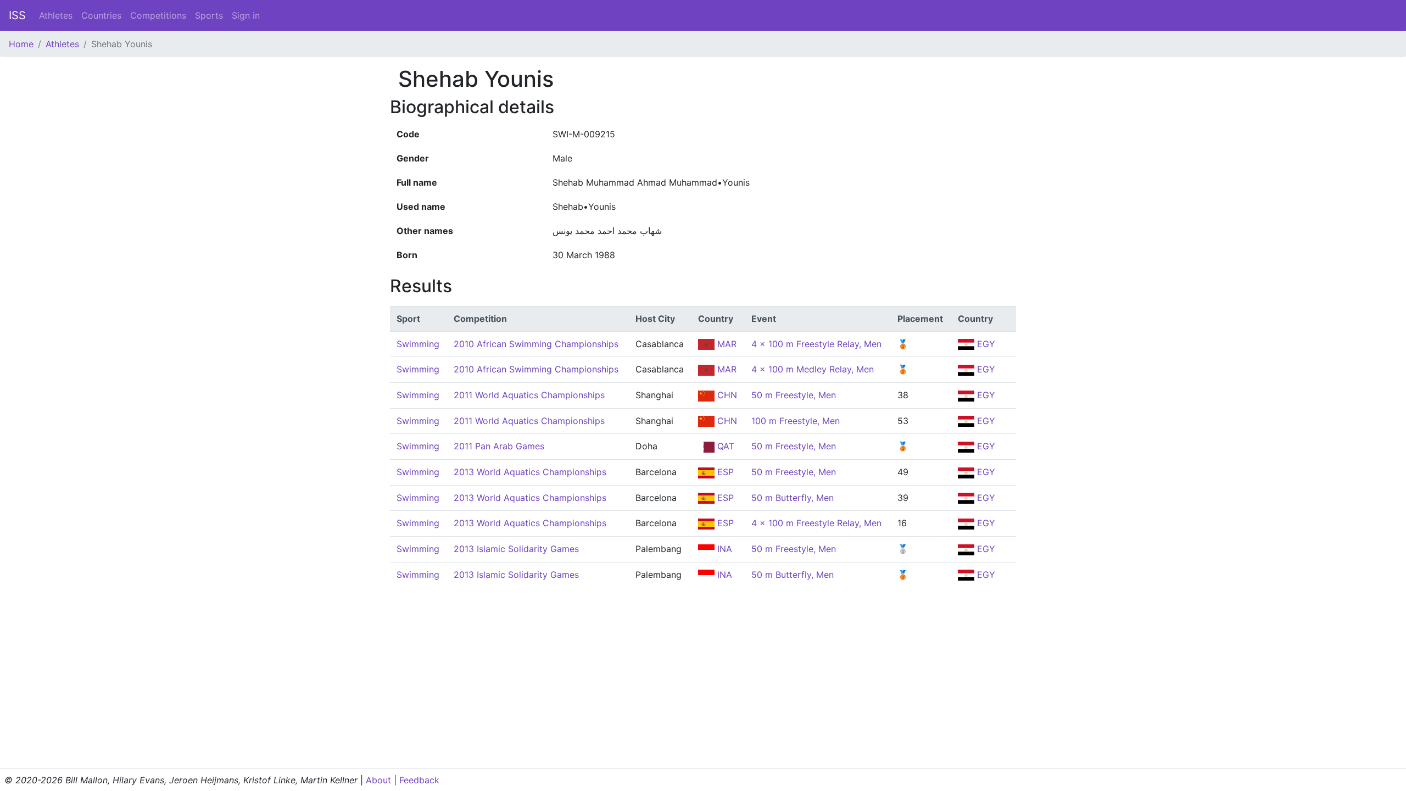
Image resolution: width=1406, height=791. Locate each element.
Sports (209, 15)
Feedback (419, 780)
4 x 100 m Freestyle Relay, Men (816, 343)
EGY (984, 343)
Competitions (158, 15)
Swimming (418, 343)
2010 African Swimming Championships (536, 343)
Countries (101, 15)
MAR (726, 343)
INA (723, 548)
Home (21, 43)
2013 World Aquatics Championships (530, 471)
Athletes (55, 15)
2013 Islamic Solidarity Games (516, 548)
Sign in (246, 15)
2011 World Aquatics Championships (529, 394)
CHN (726, 394)
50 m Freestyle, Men (793, 394)
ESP (724, 471)
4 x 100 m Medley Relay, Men (812, 369)
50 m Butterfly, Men (792, 497)
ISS (17, 15)
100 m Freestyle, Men (795, 420)
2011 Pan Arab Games (499, 446)
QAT (724, 446)
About (378, 780)
